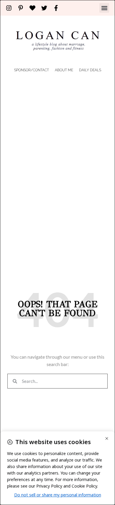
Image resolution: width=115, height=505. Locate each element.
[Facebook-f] (56, 8)
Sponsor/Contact (31, 70)
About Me (64, 70)
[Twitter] (44, 8)
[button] (104, 8)
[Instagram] (9, 8)
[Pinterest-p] (21, 8)
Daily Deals (90, 70)
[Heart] (32, 8)
